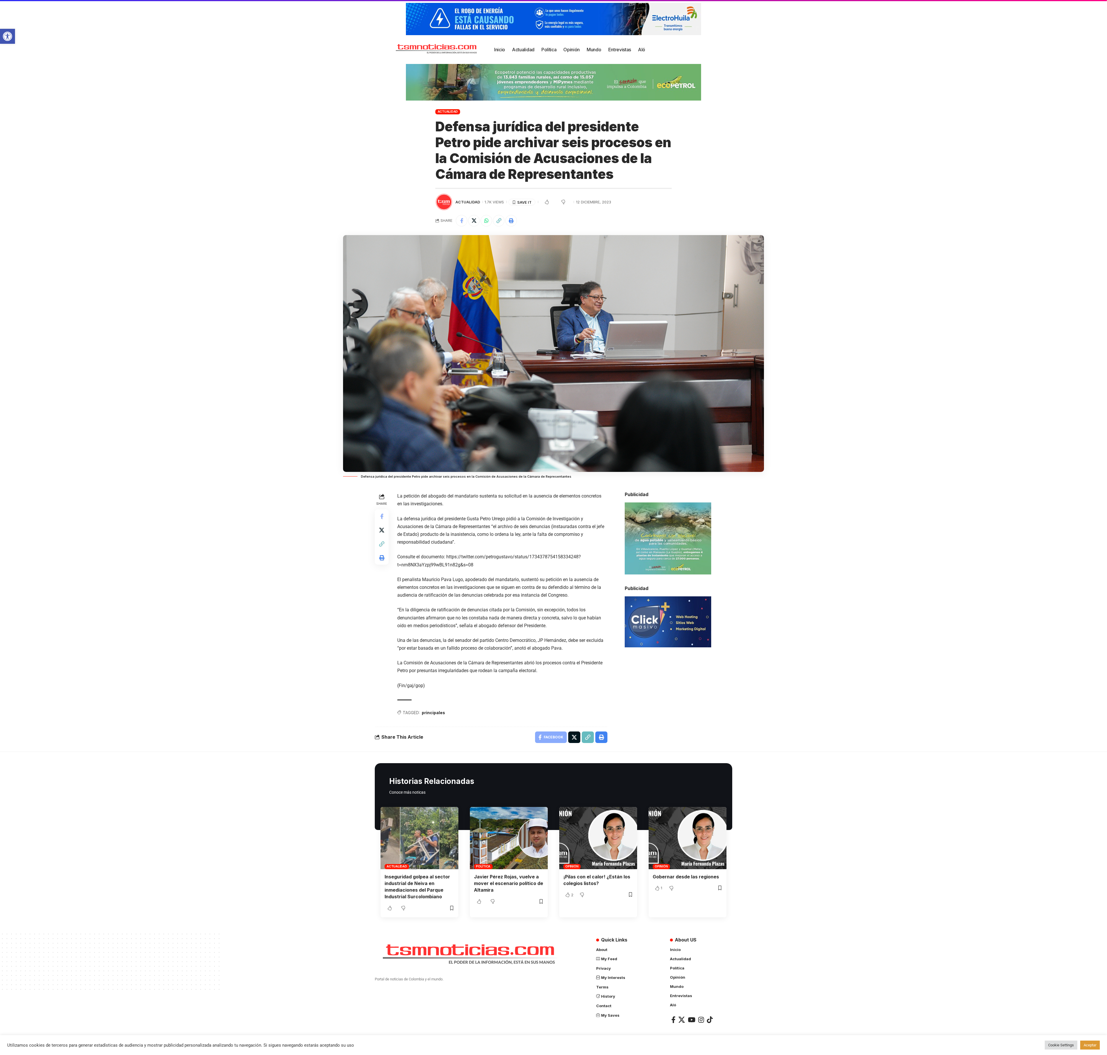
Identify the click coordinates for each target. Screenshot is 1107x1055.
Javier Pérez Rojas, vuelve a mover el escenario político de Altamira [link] (508, 883)
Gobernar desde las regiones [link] (686, 877)
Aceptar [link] (1090, 1045)
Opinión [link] (571, 866)
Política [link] (483, 866)
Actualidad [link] (448, 111)
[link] (7, 36)
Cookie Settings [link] (1061, 1045)
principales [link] (433, 712)
